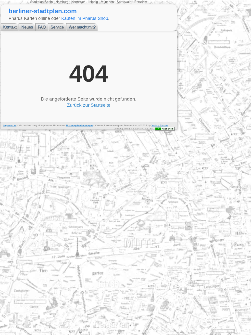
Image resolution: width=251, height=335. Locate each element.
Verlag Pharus (159, 125)
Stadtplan (37, 2)
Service (57, 27)
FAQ (42, 27)
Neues (27, 27)
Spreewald (124, 2)
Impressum (9, 125)
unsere (61, 125)
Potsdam (140, 2)
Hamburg (62, 2)
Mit (20, 125)
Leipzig (93, 2)
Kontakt (9, 27)
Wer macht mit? (82, 27)
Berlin (49, 2)
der (25, 125)
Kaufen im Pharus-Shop (84, 18)
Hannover (78, 2)
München (107, 2)
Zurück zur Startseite (89, 105)
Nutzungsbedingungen (79, 125)
